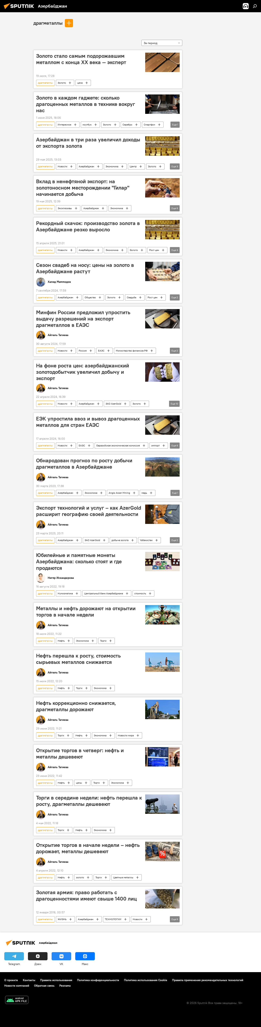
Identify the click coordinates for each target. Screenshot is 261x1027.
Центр (133, 166)
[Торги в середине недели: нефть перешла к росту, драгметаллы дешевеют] (162, 804)
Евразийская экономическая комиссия (118, 445)
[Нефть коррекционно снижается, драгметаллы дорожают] (162, 709)
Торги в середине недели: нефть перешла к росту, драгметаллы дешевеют (89, 800)
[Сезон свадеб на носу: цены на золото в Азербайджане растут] (162, 271)
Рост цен (154, 250)
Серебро (127, 124)
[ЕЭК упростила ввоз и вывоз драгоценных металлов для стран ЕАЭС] (162, 425)
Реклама (65, 985)
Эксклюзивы (65, 208)
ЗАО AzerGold (113, 403)
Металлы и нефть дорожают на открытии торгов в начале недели (86, 611)
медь (144, 492)
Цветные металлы (123, 877)
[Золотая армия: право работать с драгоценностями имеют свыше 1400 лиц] (162, 898)
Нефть (61, 640)
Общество (90, 297)
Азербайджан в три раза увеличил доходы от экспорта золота (88, 142)
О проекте (11, 980)
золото (80, 877)
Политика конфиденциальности (98, 980)
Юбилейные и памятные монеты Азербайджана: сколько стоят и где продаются (79, 561)
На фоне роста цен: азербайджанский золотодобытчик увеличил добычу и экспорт (82, 372)
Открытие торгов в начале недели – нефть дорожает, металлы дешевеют (88, 848)
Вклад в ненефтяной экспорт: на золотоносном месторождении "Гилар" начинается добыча (82, 187)
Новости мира (126, 735)
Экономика (112, 166)
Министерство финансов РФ (132, 350)
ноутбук (87, 124)
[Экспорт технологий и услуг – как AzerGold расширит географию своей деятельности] (162, 514)
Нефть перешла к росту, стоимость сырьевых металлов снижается (78, 658)
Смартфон (149, 124)
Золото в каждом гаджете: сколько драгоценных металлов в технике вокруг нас (85, 104)
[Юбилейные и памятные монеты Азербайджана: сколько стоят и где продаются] (162, 561)
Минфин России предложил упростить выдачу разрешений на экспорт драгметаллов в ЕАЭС (83, 318)
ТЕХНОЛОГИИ (113, 919)
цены (79, 782)
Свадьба (131, 297)
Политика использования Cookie (145, 980)
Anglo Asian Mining (119, 492)
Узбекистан (146, 540)
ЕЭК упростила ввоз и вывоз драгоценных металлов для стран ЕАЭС (88, 421)
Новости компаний (16, 985)
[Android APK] (17, 1000)
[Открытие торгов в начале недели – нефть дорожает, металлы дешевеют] (162, 851)
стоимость (140, 593)
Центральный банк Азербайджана (103, 593)
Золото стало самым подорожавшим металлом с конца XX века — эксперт (81, 59)
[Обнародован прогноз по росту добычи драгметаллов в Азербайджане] (162, 467)
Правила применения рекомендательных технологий (207, 980)
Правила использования (56, 980)
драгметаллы (48, 23)
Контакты (29, 980)
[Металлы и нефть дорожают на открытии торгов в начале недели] (162, 614)
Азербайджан (86, 166)
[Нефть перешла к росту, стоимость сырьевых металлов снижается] (162, 662)
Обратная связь (44, 985)
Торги (103, 640)
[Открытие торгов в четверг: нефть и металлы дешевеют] (162, 756)
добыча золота (120, 540)
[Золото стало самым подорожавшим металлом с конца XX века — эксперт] (162, 62)
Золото (62, 82)
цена (80, 82)
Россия (83, 350)
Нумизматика (65, 593)
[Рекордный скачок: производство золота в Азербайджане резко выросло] (162, 229)
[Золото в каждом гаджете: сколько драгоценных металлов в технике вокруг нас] (162, 104)
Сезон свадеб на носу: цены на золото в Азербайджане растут (85, 268)
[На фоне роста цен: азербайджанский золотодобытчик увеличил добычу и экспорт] (162, 372)
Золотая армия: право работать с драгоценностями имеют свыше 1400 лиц (86, 895)
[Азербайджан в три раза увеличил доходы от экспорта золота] (162, 146)
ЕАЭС (101, 350)
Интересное (64, 124)
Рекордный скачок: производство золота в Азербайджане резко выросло (88, 226)
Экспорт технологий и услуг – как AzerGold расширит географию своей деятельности (88, 511)
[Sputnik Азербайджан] (20, 9)
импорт (155, 445)
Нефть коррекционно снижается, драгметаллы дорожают (76, 706)
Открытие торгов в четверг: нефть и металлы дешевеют (80, 753)
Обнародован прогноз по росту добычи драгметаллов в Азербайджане (84, 463)
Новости (62, 166)
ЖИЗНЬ (62, 919)
